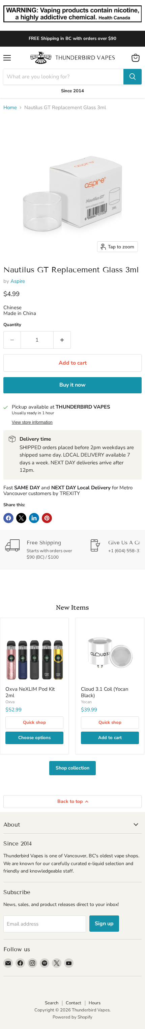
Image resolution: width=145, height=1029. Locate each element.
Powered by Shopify (72, 1017)
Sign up (104, 923)
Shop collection (72, 768)
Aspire (17, 281)
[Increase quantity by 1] (62, 340)
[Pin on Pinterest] (47, 518)
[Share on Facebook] (8, 518)
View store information (32, 422)
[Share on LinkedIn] (34, 518)
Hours (94, 1003)
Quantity (12, 324)
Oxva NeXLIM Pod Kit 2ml (30, 692)
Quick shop (34, 722)
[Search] (132, 76)
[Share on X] (21, 518)
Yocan (86, 702)
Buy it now (72, 385)
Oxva (9, 702)
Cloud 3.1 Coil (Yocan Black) (104, 692)
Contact (73, 1003)
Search (51, 1003)
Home (10, 108)
